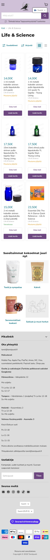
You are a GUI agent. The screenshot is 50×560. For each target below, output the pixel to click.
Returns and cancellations (25, 551)
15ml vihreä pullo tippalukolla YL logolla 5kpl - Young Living (36, 151)
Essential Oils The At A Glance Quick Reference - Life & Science (36, 214)
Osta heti (13, 107)
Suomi (23, 504)
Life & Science (9, 92)
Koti (3, 28)
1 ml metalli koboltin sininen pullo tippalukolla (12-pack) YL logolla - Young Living (36, 88)
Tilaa (38, 475)
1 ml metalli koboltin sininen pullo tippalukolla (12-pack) (12, 85)
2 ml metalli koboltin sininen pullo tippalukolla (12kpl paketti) (12, 214)
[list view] (45, 45)
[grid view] (39, 45)
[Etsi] (45, 15)
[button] (40, 10)
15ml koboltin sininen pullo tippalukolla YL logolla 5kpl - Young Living (10, 153)
